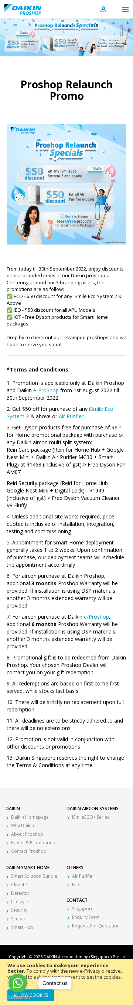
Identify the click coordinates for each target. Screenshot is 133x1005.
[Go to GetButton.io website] (18, 997)
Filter (77, 884)
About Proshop (27, 834)
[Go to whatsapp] (17, 983)
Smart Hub (22, 927)
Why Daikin (22, 825)
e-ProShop (46, 390)
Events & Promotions (33, 842)
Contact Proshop (29, 851)
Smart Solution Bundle (34, 876)
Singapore (82, 909)
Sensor (18, 919)
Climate (19, 884)
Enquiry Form (86, 917)
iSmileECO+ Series (90, 817)
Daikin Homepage (30, 817)
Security (19, 910)
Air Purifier (71, 416)
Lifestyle (19, 901)
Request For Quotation (96, 926)
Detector (20, 893)
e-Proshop (96, 616)
